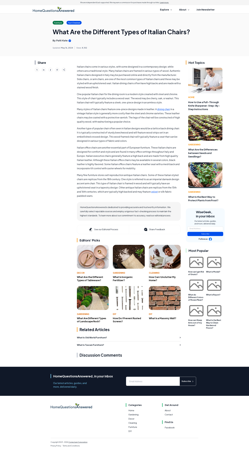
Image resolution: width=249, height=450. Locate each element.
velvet (154, 191)
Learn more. (164, 3)
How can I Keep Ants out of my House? (195, 322)
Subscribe (205, 234)
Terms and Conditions (71, 446)
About (168, 410)
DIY (114, 314)
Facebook (170, 427)
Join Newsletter (205, 9)
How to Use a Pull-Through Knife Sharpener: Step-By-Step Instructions (204, 106)
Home (191, 97)
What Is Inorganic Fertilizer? (123, 278)
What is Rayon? (213, 294)
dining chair (163, 109)
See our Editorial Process (106, 229)
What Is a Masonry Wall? (162, 318)
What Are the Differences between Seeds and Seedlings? (202, 153)
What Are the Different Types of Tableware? (90, 278)
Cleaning (154, 272)
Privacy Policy (56, 446)
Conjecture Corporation (77, 442)
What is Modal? (213, 272)
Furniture (132, 427)
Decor (81, 272)
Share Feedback (157, 229)
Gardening (119, 272)
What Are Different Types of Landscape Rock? (91, 320)
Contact (169, 414)
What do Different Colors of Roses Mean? (195, 297)
